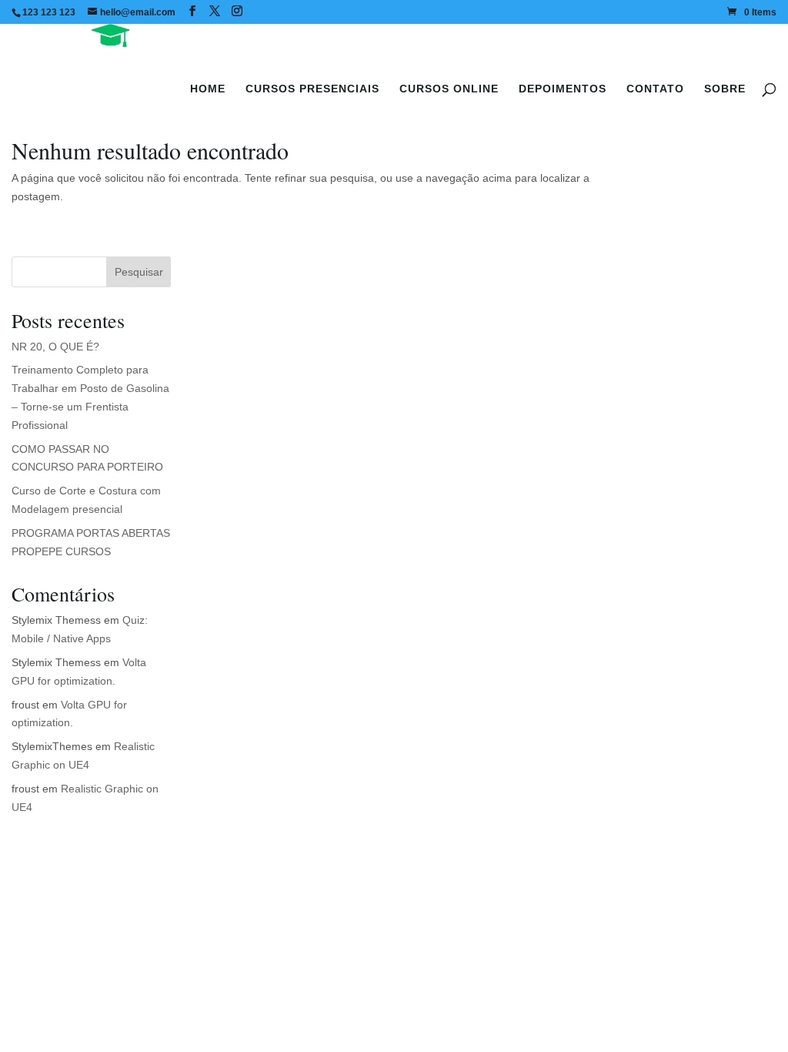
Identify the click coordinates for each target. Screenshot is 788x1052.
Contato (655, 88)
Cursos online (449, 88)
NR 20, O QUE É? (55, 346)
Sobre (725, 88)
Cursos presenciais (312, 88)
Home (207, 88)
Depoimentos (562, 88)
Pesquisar (139, 272)
